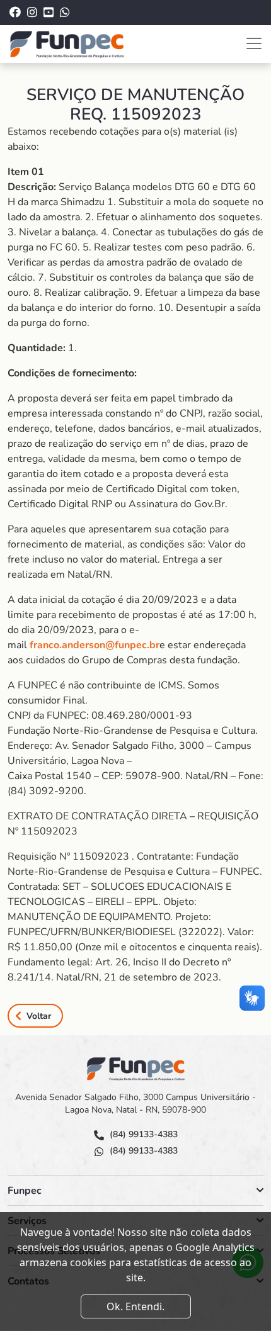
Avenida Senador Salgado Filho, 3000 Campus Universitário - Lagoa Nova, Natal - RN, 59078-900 (135, 1103)
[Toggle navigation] (254, 43)
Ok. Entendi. (135, 1306)
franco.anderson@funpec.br (94, 645)
